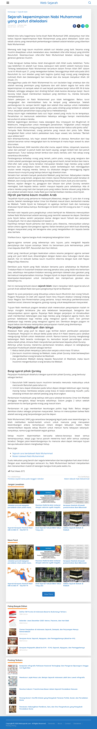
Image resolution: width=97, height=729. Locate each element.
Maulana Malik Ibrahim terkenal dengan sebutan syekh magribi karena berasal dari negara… (47, 506)
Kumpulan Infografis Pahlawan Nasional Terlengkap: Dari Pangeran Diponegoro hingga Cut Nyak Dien (53, 667)
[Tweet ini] (78, 26)
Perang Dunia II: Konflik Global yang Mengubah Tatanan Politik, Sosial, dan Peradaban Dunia (53, 699)
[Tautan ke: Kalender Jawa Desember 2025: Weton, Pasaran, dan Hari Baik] (12, 623)
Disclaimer (77, 723)
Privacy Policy (11, 726)
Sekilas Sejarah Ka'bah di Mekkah (73, 529)
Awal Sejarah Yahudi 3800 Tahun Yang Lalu (48, 529)
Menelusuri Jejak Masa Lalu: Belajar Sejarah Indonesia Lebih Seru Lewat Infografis (52, 677)
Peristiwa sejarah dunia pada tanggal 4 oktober (26, 478)
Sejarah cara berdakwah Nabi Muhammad (32, 453)
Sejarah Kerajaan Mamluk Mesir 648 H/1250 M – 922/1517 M (20, 529)
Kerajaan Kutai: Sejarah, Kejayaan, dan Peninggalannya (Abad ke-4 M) (47, 638)
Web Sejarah (49, 3)
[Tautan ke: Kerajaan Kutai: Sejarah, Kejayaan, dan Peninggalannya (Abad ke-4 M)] (13, 641)
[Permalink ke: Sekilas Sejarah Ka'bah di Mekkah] (76, 518)
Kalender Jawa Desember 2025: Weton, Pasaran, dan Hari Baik (44, 621)
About (60, 723)
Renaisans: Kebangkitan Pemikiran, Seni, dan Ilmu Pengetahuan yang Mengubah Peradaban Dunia (50, 708)
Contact (68, 723)
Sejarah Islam (12, 27)
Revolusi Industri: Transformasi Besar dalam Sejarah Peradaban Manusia (48, 689)
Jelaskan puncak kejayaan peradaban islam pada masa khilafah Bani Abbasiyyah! (19, 506)
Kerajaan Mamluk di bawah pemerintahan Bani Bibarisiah (75, 506)
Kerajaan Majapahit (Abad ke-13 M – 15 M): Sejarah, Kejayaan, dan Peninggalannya (52, 648)
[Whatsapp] (87, 26)
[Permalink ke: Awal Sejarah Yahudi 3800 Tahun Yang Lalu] (48, 518)
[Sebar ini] (74, 26)
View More (48, 594)
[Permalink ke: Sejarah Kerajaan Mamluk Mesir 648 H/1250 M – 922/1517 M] (21, 518)
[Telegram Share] (83, 26)
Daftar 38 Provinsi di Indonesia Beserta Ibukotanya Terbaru (42, 612)
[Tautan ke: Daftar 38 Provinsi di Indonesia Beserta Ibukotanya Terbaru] (12, 614)
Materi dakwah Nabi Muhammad (28, 456)
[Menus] (8, 2)
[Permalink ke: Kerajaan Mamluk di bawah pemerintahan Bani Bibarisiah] (76, 496)
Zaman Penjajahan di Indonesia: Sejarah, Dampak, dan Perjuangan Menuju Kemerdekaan (48, 630)
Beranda (51, 723)
